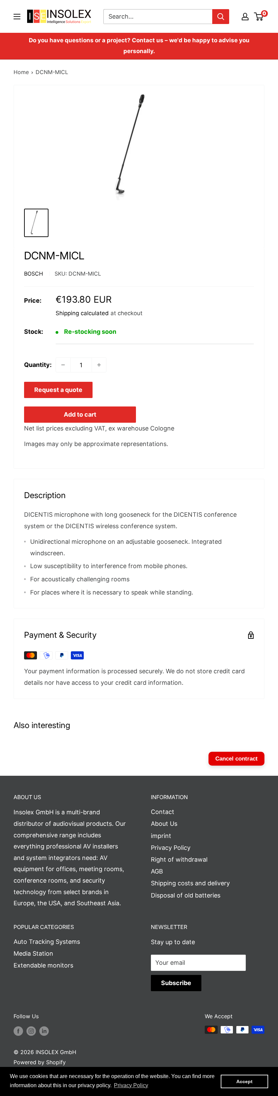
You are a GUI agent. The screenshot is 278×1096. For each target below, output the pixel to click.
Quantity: (38, 364)
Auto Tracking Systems (47, 941)
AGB (157, 871)
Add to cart (80, 414)
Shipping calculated (82, 313)
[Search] (220, 16)
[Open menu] (17, 16)
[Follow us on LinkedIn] (44, 1031)
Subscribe (176, 982)
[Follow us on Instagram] (31, 1031)
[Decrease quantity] (63, 365)
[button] (131, 1085)
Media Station (33, 953)
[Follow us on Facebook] (18, 1031)
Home (21, 72)
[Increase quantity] (99, 365)
